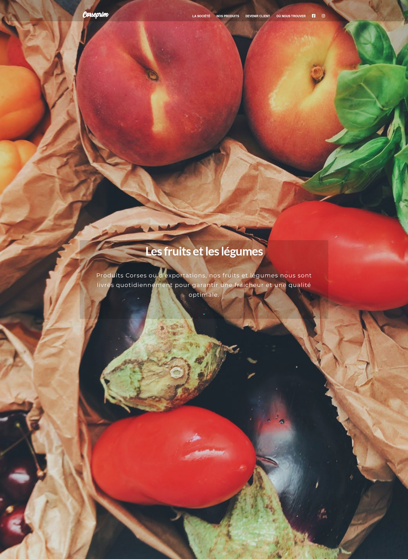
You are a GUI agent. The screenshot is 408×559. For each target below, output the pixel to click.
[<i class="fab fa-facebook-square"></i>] (314, 16)
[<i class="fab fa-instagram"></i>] (323, 16)
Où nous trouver (291, 16)
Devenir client (257, 16)
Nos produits (228, 16)
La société (201, 16)
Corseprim (95, 15)
